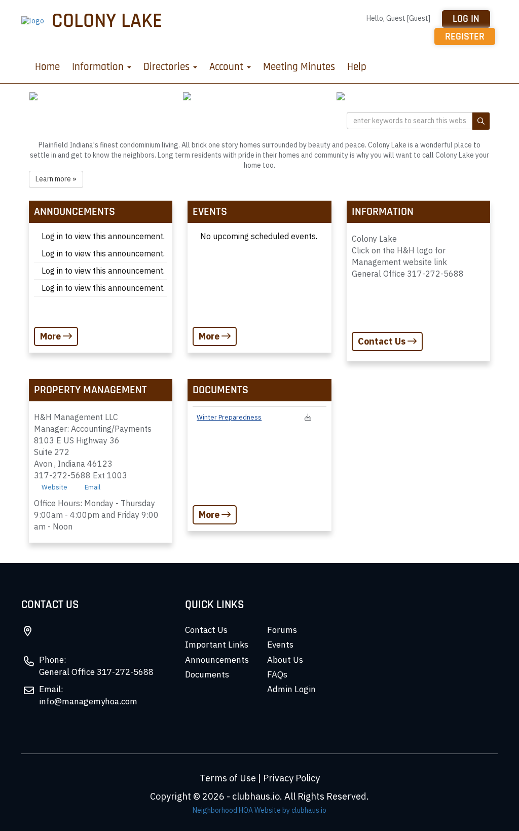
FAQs (277, 674)
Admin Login (291, 689)
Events (280, 644)
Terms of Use (228, 778)
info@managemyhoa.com (88, 701)
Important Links (216, 644)
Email (92, 487)
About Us (285, 659)
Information (99, 66)
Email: (51, 689)
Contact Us (382, 341)
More (51, 336)
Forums (282, 629)
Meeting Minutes (299, 66)
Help (356, 66)
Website (54, 487)
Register (465, 36)
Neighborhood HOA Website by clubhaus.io (259, 810)
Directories (167, 66)
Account (227, 66)
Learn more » (56, 178)
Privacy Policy (291, 778)
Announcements (217, 659)
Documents (207, 674)
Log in (466, 18)
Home (47, 66)
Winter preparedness (229, 417)
